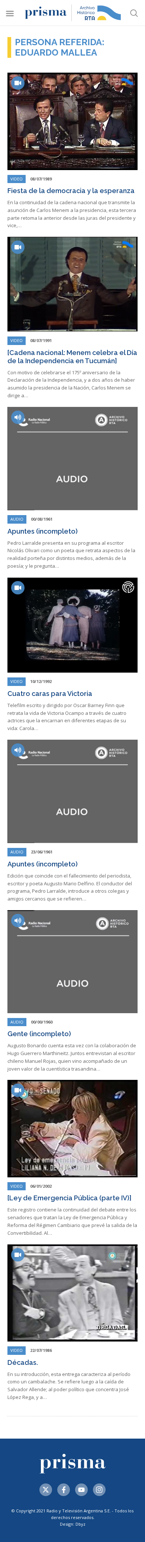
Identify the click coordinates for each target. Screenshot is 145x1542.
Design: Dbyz (73, 1524)
